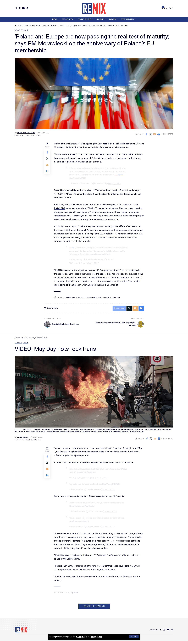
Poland (25, 30)
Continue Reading (94, 606)
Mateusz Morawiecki (111, 297)
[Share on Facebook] (146, 134)
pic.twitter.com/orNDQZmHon (101, 254)
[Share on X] (150, 134)
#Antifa (123, 469)
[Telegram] (26, 8)
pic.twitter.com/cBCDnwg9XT (79, 521)
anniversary (70, 297)
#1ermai (71, 506)
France (18, 343)
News (17, 30)
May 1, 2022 (114, 183)
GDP (100, 297)
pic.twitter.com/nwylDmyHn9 (85, 506)
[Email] (154, 134)
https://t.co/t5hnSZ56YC (77, 178)
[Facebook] (16, 8)
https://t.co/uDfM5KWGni (111, 484)
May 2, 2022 (102, 477)
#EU (109, 251)
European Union (106, 143)
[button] (134, 636)
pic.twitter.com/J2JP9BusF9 (86, 472)
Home (17, 25)
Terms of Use (96, 637)
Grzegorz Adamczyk (26, 133)
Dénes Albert (23, 437)
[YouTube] (23, 8)
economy (79, 297)
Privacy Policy (81, 637)
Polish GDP (59, 208)
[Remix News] (94, 8)
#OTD (76, 247)
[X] (19, 8)
